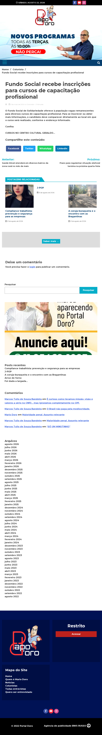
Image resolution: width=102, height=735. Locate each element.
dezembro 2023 (14, 545)
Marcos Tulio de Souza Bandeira (23, 399)
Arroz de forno (13, 378)
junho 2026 (11, 450)
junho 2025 (11, 488)
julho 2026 (11, 447)
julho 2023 (10, 561)
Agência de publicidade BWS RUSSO (65, 726)
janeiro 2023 (12, 580)
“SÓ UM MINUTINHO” (58, 426)
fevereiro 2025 (13, 501)
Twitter (29, 148)
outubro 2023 (12, 552)
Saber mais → (51, 241)
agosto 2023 (12, 558)
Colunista (30, 104)
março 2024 (11, 536)
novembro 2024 (14, 511)
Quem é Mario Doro (16, 679)
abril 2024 (10, 533)
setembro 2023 (13, 555)
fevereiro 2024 (13, 539)
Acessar (76, 634)
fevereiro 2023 (13, 577)
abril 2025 (10, 495)
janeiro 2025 (12, 504)
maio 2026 (11, 453)
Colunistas (11, 685)
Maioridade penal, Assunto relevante (43, 414)
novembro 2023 (14, 549)
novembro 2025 (13, 472)
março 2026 (11, 460)
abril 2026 (10, 457)
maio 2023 (10, 568)
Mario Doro (11, 414)
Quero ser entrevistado (18, 692)
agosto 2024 (12, 520)
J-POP (40, 188)
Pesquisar (10, 284)
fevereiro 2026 (13, 463)
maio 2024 (11, 530)
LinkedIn (62, 148)
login (32, 267)
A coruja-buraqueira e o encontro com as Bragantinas (81, 214)
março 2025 (11, 498)
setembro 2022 (13, 593)
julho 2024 (11, 523)
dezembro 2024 (14, 507)
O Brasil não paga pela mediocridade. (68, 409)
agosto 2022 (12, 596)
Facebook (13, 148)
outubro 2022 (12, 590)
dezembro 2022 (14, 584)
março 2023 (11, 574)
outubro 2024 (12, 514)
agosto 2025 (12, 482)
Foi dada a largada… (16, 381)
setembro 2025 (13, 479)
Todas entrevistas (15, 689)
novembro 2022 (14, 587)
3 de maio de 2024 (17, 104)
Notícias (9, 682)
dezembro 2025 (14, 469)
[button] (51, 328)
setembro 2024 (13, 517)
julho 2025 (10, 485)
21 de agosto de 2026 (15, 221)
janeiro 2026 (12, 466)
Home (8, 676)
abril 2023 (10, 571)
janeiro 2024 (12, 542)
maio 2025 (10, 492)
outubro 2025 (12, 476)
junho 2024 (11, 526)
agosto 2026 (12, 444)
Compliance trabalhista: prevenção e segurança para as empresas (18, 214)
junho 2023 (11, 565)
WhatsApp (45, 148)
